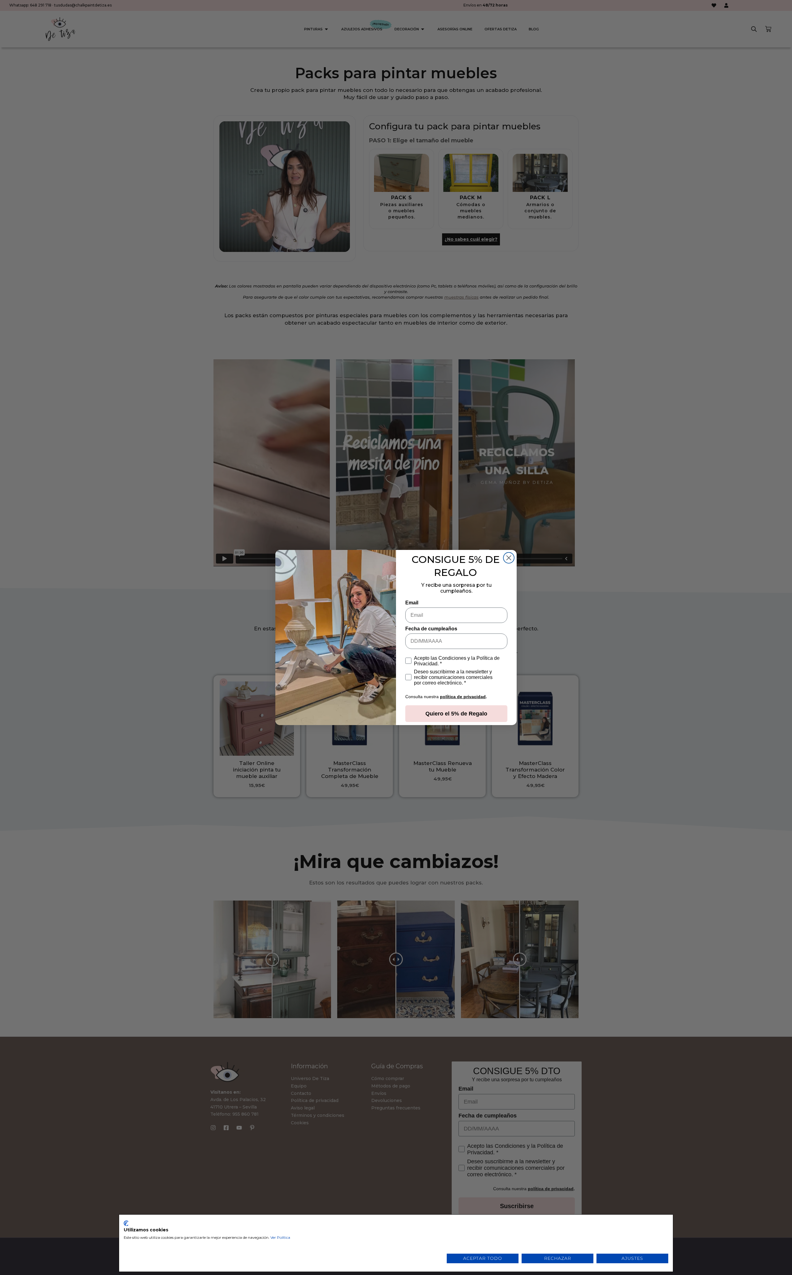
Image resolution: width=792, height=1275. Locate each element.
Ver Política (280, 1237)
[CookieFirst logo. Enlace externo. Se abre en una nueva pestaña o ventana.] (126, 1223)
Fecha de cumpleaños (431, 628)
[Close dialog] (508, 557)
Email (411, 602)
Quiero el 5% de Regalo (456, 714)
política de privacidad (463, 696)
